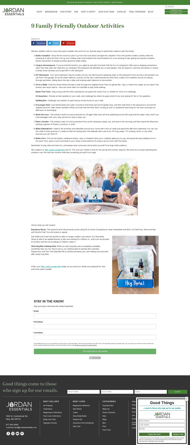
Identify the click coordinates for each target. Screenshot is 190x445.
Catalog (121, 12)
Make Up (106, 409)
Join (133, 415)
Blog (150, 12)
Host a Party (88, 12)
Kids (104, 416)
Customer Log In (176, 10)
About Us (135, 401)
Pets (104, 426)
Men (104, 423)
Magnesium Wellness (81, 405)
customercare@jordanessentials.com (21, 427)
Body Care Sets (49, 419)
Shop (39, 12)
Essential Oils (107, 405)
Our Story (66, 12)
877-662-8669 (12, 425)
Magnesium (51, 12)
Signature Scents (50, 423)
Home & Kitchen (108, 412)
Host (134, 412)
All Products (48, 405)
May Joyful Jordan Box (55, 150)
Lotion (75, 412)
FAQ (76, 12)
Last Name (38, 333)
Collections (47, 409)
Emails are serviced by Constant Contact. (86, 345)
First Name (38, 322)
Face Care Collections (52, 416)
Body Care (79, 401)
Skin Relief (77, 409)
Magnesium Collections (52, 412)
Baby (104, 419)
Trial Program (137, 12)
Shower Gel (77, 419)
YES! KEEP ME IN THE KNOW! (95, 351)
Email (36, 311)
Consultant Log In (176, 13)
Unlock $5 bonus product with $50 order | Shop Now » (95, 2)
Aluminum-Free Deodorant (83, 423)
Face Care (106, 430)
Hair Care (76, 426)
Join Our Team (106, 12)
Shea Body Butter (80, 416)
